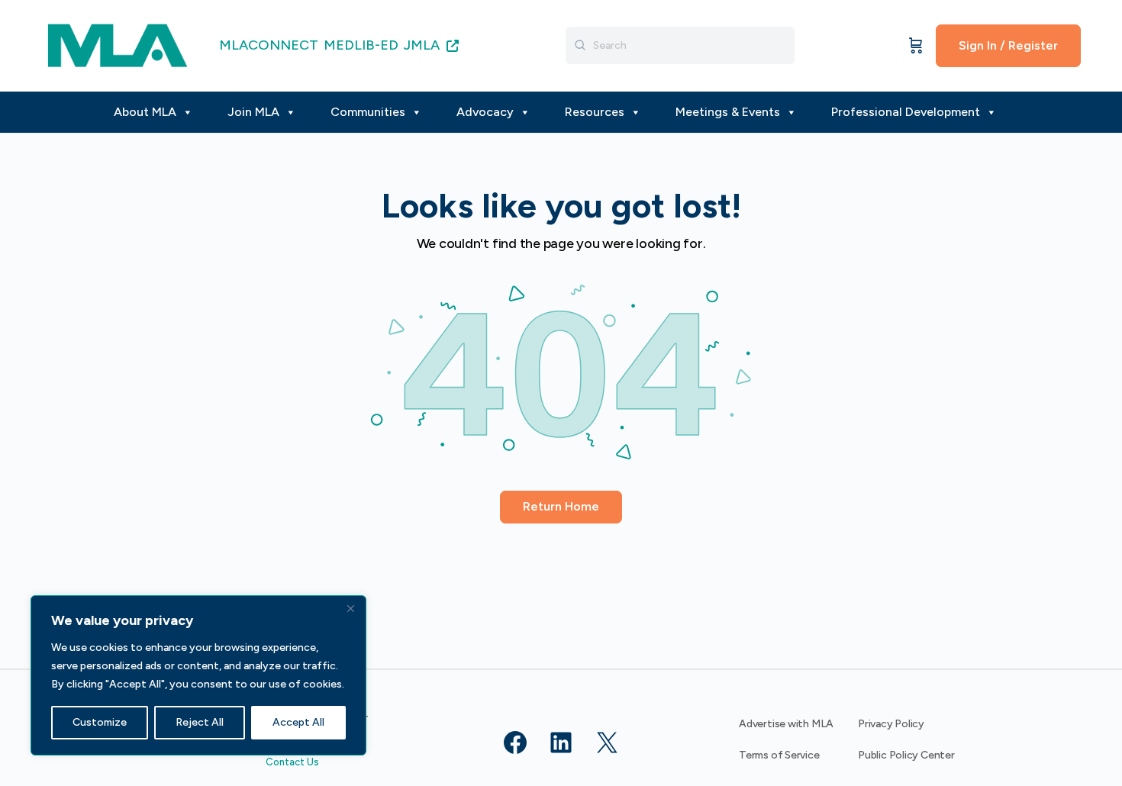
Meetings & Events (727, 112)
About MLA (145, 112)
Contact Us (292, 762)
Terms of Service (779, 755)
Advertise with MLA (786, 723)
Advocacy (485, 112)
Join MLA (253, 112)
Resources (594, 112)
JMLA (423, 45)
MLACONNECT (268, 45)
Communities (367, 112)
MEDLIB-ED (361, 45)
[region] (198, 675)
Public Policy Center (906, 755)
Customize (100, 722)
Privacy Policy (891, 723)
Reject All (200, 722)
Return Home (561, 506)
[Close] (350, 608)
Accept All (298, 722)
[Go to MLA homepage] (117, 44)
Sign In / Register (1008, 45)
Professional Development (905, 112)
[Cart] (916, 46)
